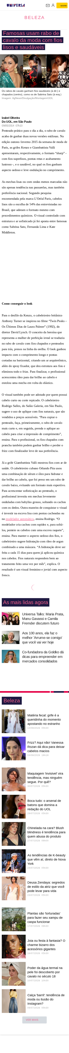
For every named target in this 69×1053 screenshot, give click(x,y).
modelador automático (20, 519)
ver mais (32, 1019)
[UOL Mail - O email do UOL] (48, 5)
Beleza (34, 17)
